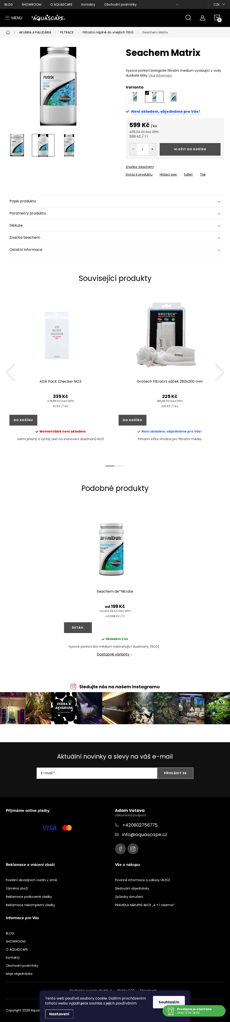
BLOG (8, 4)
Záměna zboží (17, 888)
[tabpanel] (60, 377)
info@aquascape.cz (144, 834)
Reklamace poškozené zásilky (29, 896)
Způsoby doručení (129, 896)
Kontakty (88, 4)
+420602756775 (140, 825)
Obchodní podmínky (120, 4)
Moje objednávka (19, 973)
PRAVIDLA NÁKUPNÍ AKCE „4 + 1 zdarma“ (144, 905)
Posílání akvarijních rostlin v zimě (31, 880)
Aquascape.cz (120, 848)
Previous (10, 372)
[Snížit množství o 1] (133, 149)
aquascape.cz (133, 848)
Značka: (140, 167)
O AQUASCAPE (61, 4)
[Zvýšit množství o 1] (152, 149)
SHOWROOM (31, 4)
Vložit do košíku (190, 149)
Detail (78, 627)
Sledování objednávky (132, 888)
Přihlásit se (175, 773)
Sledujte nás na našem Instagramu (119, 687)
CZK (217, 4)
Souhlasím (169, 1002)
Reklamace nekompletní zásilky (30, 905)
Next (219, 372)
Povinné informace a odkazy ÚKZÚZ (142, 880)
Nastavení (59, 1014)
